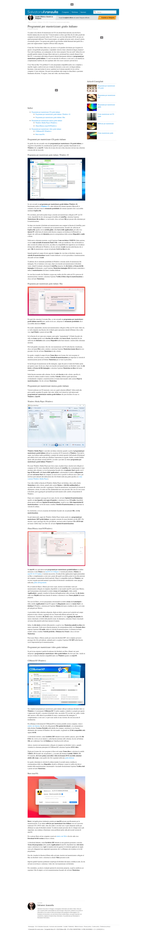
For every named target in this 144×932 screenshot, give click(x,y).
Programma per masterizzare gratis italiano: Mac (50, 117)
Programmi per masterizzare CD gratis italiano (46, 112)
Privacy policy (87, 926)
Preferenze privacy (105, 926)
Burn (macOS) (40, 134)
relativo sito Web (61, 836)
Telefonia (75, 12)
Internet (83, 12)
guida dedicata (69, 758)
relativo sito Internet (34, 726)
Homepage (31, 926)
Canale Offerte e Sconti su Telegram (44, 17)
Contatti (65, 926)
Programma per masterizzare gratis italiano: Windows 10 (52, 114)
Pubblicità (71, 926)
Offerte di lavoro (79, 926)
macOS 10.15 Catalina (35, 574)
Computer (65, 12)
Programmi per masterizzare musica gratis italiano (47, 120)
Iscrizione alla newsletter (55, 926)
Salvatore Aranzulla (33, 29)
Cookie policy (95, 926)
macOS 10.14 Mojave (52, 572)
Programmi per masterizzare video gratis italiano (46, 129)
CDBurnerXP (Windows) (43, 131)
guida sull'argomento (40, 582)
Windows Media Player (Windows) (46, 123)
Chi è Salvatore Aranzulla (41, 926)
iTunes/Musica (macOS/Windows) (46, 126)
